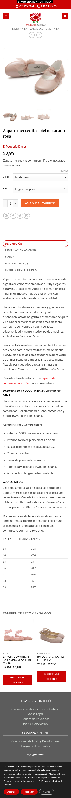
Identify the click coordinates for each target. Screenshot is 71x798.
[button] (6, 16)
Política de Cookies (35, 723)
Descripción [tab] (13, 243)
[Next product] (32, 35)
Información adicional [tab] (21, 250)
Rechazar (29, 791)
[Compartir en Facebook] (13, 216)
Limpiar (64, 171)
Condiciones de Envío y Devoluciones (35, 741)
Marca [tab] (9, 256)
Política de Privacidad (36, 718)
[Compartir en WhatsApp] (6, 216)
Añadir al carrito (40, 203)
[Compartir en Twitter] (20, 216)
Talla (5, 188)
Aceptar (11, 791)
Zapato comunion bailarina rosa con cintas (17, 660)
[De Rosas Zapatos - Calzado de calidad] (35, 19)
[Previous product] (39, 35)
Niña (24, 28)
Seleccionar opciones (17, 679)
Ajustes (46, 791)
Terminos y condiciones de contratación (35, 709)
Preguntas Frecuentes (35, 746)
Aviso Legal (35, 714)
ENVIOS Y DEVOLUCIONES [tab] (21, 269)
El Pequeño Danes (15, 146)
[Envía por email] (27, 216)
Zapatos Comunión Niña (44, 28)
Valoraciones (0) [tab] (16, 263)
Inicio (15, 28)
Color (6, 177)
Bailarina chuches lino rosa (51, 658)
